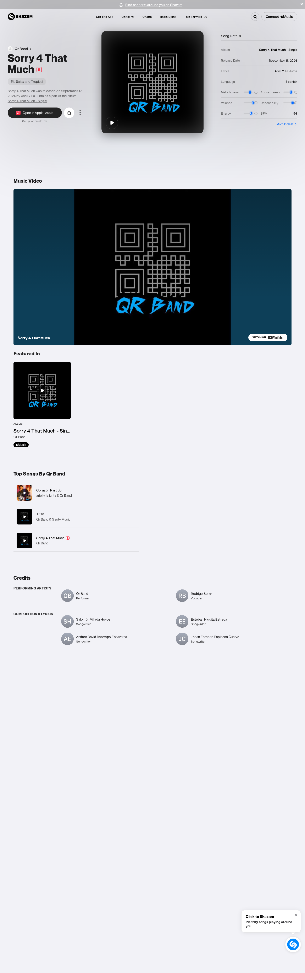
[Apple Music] (21, 444)
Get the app (104, 16)
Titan (40, 514)
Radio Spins (168, 16)
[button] (301, 4)
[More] (131, 493)
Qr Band (42, 543)
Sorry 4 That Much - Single (27, 101)
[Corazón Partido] (76, 493)
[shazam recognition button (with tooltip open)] (292, 944)
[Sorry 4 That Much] (112, 123)
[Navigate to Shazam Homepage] (20, 16)
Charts (147, 16)
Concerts (128, 16)
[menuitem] (105, 17)
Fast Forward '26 (196, 16)
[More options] (80, 113)
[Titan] (76, 517)
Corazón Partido (49, 490)
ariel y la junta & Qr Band (54, 495)
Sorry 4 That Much (50, 538)
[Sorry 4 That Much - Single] (42, 404)
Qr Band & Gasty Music (53, 519)
